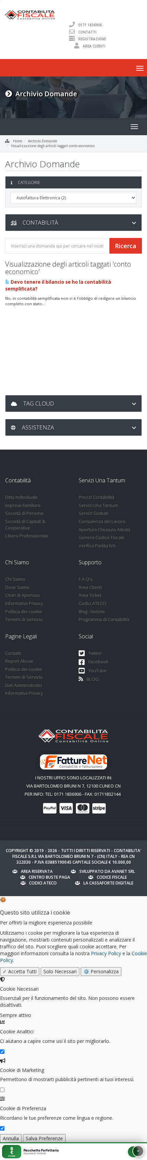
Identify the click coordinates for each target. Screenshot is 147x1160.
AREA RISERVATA (37, 871)
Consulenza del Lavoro (102, 521)
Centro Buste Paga (49, 877)
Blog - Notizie (92, 611)
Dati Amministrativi (23, 685)
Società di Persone (24, 513)
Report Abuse (19, 661)
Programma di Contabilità (104, 619)
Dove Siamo (17, 587)
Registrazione (92, 39)
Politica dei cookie (23, 611)
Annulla (11, 1138)
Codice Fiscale (112, 877)
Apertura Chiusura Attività (104, 529)
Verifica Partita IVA (97, 545)
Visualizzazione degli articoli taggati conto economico (53, 145)
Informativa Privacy (24, 603)
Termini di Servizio (24, 619)
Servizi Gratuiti (93, 513)
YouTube (97, 670)
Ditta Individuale (21, 497)
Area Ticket (90, 595)
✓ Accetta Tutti (20, 971)
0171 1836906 (90, 24)
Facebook (98, 662)
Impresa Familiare (23, 505)
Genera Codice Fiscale (101, 537)
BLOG (92, 679)
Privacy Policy (106, 953)
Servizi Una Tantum (98, 505)
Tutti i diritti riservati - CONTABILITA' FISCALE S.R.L (76, 853)
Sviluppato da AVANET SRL (107, 871)
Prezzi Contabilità (96, 497)
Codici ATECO (92, 603)
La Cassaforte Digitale (108, 883)
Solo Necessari (60, 971)
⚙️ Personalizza (101, 971)
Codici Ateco (43, 883)
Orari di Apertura (22, 595)
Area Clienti (94, 46)
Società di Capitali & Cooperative (25, 524)
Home (17, 141)
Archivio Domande (42, 141)
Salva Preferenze (44, 1138)
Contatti (87, 31)
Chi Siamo (15, 579)
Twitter (95, 653)
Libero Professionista (26, 536)
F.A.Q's (85, 579)
